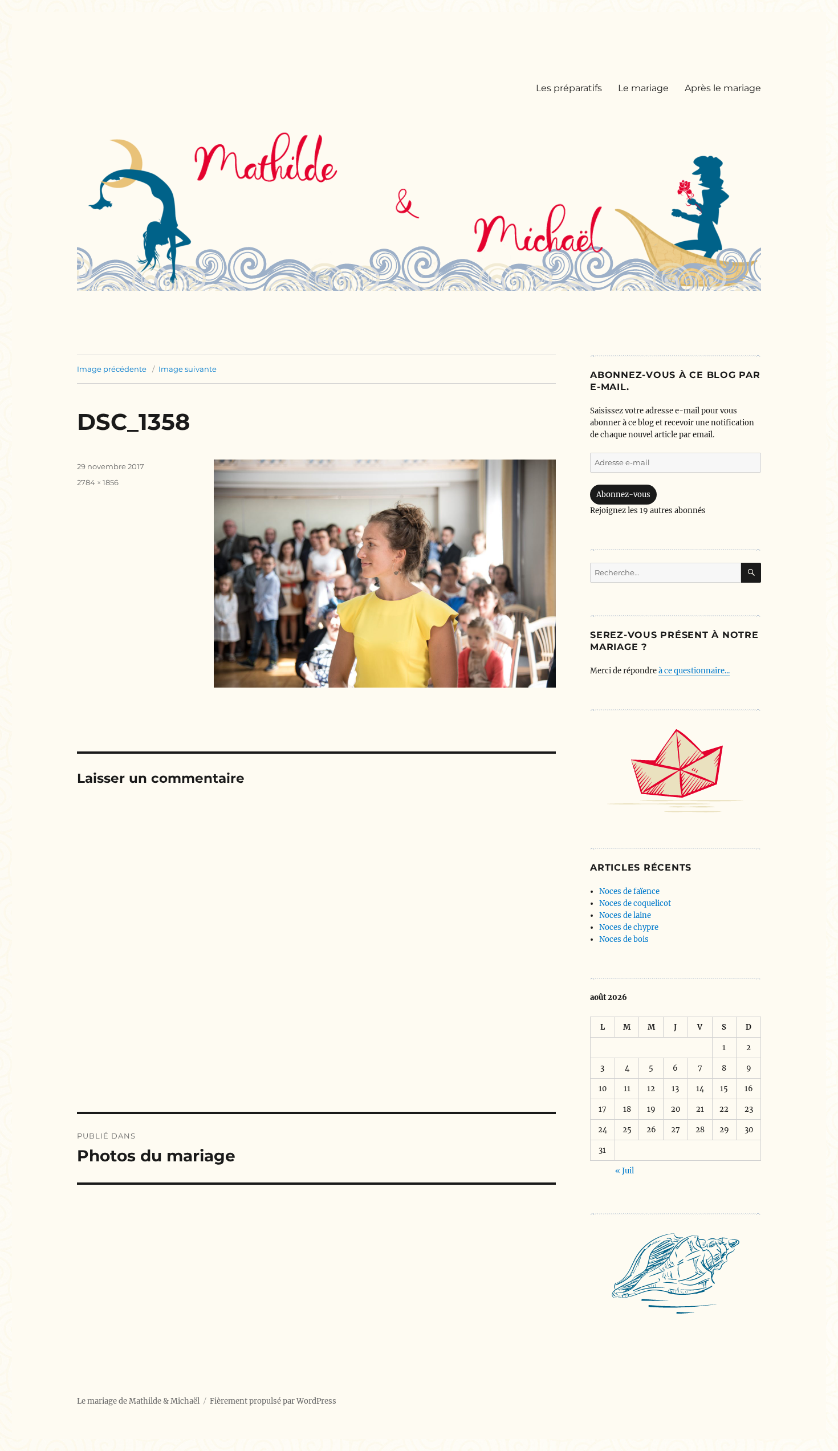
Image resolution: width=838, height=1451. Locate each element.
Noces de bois (624, 939)
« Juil (624, 1171)
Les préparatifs (569, 88)
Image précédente (112, 368)
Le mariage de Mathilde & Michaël (138, 1401)
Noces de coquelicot (635, 903)
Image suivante (187, 368)
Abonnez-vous (623, 494)
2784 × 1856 (98, 482)
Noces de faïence (629, 891)
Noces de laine (625, 915)
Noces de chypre (628, 927)
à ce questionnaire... (694, 671)
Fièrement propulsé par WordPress (273, 1401)
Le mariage (643, 88)
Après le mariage (723, 88)
